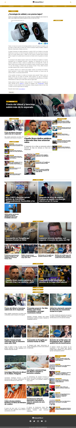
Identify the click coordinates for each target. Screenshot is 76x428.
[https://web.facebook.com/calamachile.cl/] (30, 421)
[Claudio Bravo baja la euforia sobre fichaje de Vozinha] (7, 175)
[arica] (54, 141)
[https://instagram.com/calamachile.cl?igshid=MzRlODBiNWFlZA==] (38, 421)
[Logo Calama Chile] (38, 3)
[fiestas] (13, 253)
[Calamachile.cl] (5, 2)
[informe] (52, 395)
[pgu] (63, 253)
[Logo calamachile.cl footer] (37, 419)
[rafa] (7, 163)
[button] (11, 92)
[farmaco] (54, 135)
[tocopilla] (46, 253)
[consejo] (60, 337)
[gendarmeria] (38, 396)
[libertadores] (52, 366)
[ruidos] (54, 122)
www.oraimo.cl (22, 88)
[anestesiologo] (38, 367)
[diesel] (14, 130)
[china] (52, 388)
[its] (54, 128)
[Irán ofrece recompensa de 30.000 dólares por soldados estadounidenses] (52, 381)
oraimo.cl (22, 83)
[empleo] (29, 253)
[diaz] (7, 145)
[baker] (15, 369)
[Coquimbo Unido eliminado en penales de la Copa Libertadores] (54, 148)
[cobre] (52, 409)
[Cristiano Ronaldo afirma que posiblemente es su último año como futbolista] (7, 157)
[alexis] (7, 169)
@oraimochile (41, 83)
